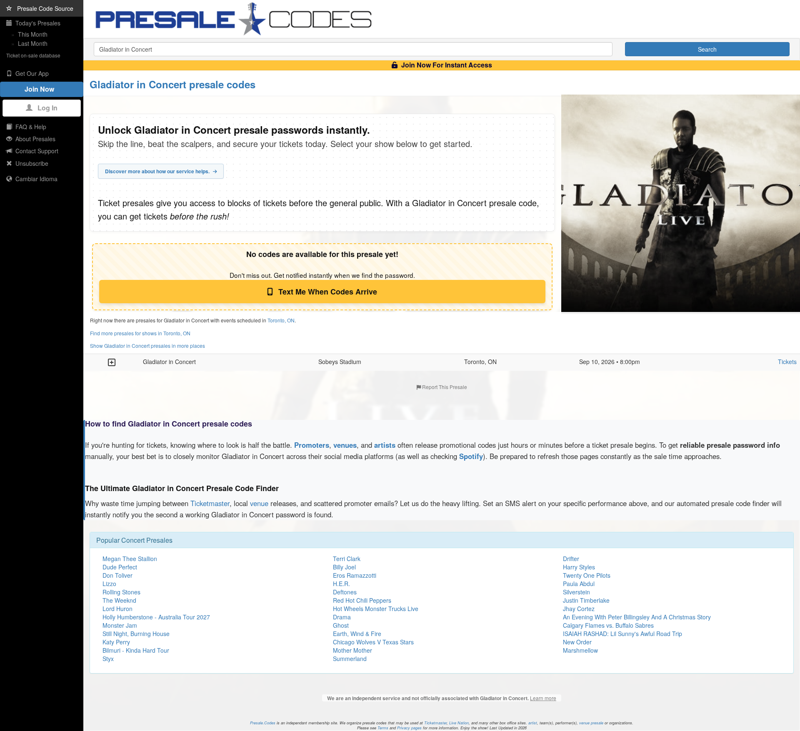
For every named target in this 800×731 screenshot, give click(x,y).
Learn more (543, 697)
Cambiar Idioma (35, 179)
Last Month (33, 43)
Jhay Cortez (579, 608)
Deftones (345, 592)
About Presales (33, 139)
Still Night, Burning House (136, 633)
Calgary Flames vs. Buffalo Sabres (608, 625)
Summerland (350, 658)
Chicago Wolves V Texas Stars (373, 642)
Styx (108, 658)
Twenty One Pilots (586, 575)
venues (345, 445)
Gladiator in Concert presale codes (172, 84)
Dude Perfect (119, 567)
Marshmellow (580, 650)
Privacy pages (409, 728)
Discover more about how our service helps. (158, 171)
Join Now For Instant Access (446, 65)
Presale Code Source (42, 8)
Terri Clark (346, 558)
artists (384, 445)
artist (532, 723)
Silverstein (576, 592)
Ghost (341, 625)
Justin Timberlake (586, 600)
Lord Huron (117, 608)
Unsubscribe (30, 163)
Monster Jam (119, 625)
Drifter (571, 558)
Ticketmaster (210, 503)
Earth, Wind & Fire (357, 633)
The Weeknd (119, 600)
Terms (383, 728)
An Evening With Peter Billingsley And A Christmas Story (637, 617)
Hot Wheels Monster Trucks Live (375, 608)
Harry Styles (579, 567)
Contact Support (35, 151)
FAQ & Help (29, 126)
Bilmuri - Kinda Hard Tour (135, 650)
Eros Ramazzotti (354, 575)
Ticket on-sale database (33, 55)
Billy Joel (344, 567)
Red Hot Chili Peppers (362, 600)
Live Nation (459, 723)
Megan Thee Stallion (129, 558)
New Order (577, 642)
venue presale (591, 723)
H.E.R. (341, 583)
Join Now (42, 89)
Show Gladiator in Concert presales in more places (147, 345)
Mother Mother (352, 650)
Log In (45, 107)
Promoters (311, 445)
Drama (342, 617)
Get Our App (30, 73)
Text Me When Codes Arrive (326, 291)
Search (707, 49)
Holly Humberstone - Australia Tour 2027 (156, 617)
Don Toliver (117, 575)
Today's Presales (36, 23)
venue (259, 503)
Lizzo (109, 583)
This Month (33, 34)
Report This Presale (444, 386)
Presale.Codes (262, 723)
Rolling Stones (121, 592)
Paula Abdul (579, 583)
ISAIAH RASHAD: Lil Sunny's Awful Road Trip (622, 633)
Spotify (471, 456)
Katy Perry (116, 642)
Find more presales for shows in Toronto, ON (140, 333)
